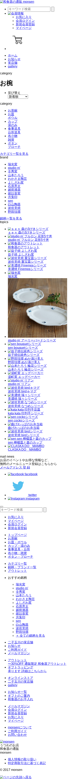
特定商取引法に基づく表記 (27, 763)
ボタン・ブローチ (20, 556)
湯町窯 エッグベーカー (24, 376)
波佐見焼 (14, 208)
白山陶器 (14, 204)
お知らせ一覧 (17, 692)
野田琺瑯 (14, 211)
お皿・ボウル (17, 542)
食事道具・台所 (19, 549)
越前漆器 (14, 189)
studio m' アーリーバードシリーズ (32, 340)
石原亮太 (14, 186)
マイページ (24, 28)
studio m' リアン (19, 384)
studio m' (14, 168)
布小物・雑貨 (17, 553)
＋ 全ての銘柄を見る (30, 635)
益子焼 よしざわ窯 (21, 254)
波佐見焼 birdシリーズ (23, 435)
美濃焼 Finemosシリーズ (25, 269)
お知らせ (14, 59)
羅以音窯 (14, 193)
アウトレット (17, 570)
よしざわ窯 (16, 182)
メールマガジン (19, 653)
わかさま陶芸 (17, 178)
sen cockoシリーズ (21, 420)
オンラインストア (20, 677)
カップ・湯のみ (19, 545)
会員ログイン (25, 20)
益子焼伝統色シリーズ (23, 354)
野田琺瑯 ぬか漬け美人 (24, 362)
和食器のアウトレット (23, 247)
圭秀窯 (12, 171)
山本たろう (16, 175)
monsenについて (20, 727)
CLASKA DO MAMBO (24, 449)
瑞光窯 (12, 164)
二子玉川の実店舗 (20, 642)
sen (10, 200)
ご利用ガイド (17, 649)
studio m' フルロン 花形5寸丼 (28, 239)
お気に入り (24, 17)
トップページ (17, 535)
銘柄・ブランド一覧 (22, 567)
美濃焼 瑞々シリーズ (22, 398)
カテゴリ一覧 (17, 563)
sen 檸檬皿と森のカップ (25, 442)
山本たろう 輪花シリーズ (25, 369)
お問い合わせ (17, 734)
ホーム (12, 55)
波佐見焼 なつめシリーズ (25, 406)
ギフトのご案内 (19, 695)
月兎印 (12, 197)
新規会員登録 (25, 24)
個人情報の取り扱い (22, 759)
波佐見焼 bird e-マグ (22, 391)
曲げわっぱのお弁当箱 (23, 427)
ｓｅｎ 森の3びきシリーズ (26, 232)
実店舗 (12, 62)
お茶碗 (12, 538)
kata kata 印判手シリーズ (25, 413)
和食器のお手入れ (20, 699)
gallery (12, 66)
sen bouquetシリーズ (23, 347)
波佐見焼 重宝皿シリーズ (25, 261)
